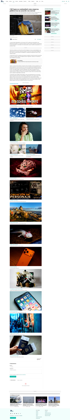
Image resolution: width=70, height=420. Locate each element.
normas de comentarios (22, 374)
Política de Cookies (47, 415)
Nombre (11, 365)
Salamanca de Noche (53, 33)
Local (55, 26)
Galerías (10, 1)
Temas (37, 415)
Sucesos (56, 14)
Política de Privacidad (48, 414)
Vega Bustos (53, 406)
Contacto (46, 411)
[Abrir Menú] (68, 1)
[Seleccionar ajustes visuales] (66, 1)
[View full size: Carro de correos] (26, 25)
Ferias (42, 1)
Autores (37, 414)
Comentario (11, 368)
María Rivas (15, 406)
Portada (7, 1)
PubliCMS (21, 415)
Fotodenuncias (38, 418)
